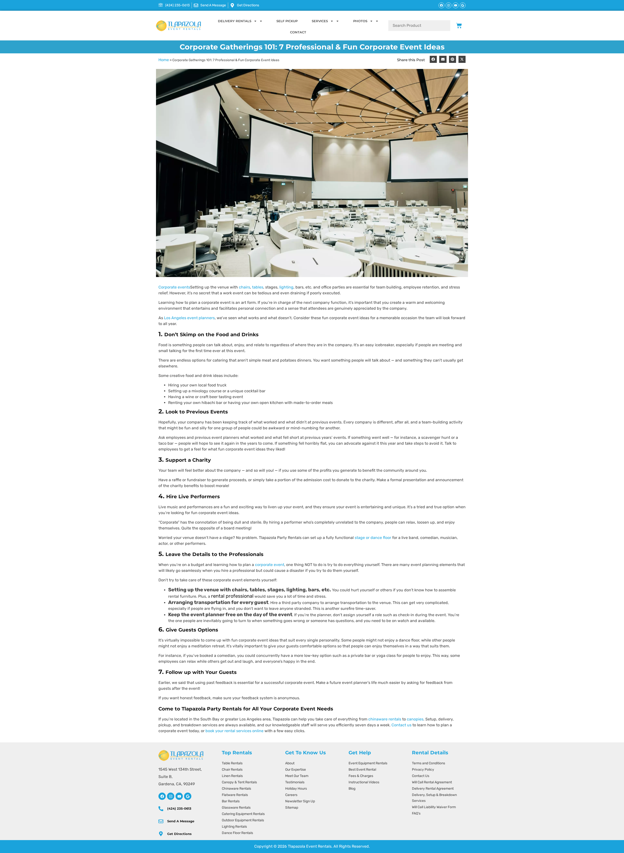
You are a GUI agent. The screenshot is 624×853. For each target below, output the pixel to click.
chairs (244, 287)
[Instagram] (448, 5)
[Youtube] (455, 5)
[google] (187, 796)
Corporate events (174, 287)
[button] (433, 59)
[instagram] (170, 796)
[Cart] (459, 25)
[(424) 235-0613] (160, 808)
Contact (298, 32)
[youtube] (179, 796)
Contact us (401, 725)
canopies (415, 719)
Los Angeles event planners (189, 318)
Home (163, 60)
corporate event (269, 564)
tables (257, 287)
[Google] (463, 5)
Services (320, 21)
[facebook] (162, 796)
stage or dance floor (373, 537)
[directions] (160, 833)
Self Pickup (287, 21)
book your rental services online (234, 730)
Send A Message (180, 821)
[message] (160, 821)
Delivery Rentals (234, 21)
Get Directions (179, 834)
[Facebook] (441, 5)
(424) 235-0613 (179, 808)
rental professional (232, 596)
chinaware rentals (384, 719)
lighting (286, 287)
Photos (360, 21)
